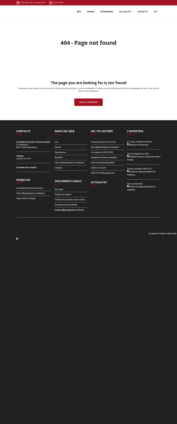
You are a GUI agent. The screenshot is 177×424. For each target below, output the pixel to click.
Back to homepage (88, 102)
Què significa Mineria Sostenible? (105, 147)
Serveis (58, 147)
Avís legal (59, 189)
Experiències (60, 152)
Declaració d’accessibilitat (66, 205)
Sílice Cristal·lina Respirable (102, 163)
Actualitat (59, 157)
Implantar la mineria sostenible (104, 157)
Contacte (58, 168)
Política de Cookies (63, 194)
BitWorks (80, 210)
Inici (56, 142)
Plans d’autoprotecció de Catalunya (69, 163)
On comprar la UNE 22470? (102, 152)
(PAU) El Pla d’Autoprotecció (103, 173)
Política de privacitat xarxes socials (70, 199)
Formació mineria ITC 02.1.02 (103, 142)
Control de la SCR (98, 168)
